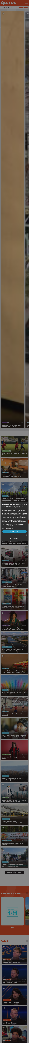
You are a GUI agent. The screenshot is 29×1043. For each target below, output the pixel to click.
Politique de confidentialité (7, 528)
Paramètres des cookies (21, 527)
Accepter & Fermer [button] (14, 531)
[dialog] (14, 521)
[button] (14, 538)
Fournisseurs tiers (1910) (11, 516)
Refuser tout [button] (14, 535)
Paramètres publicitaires (7, 525)
